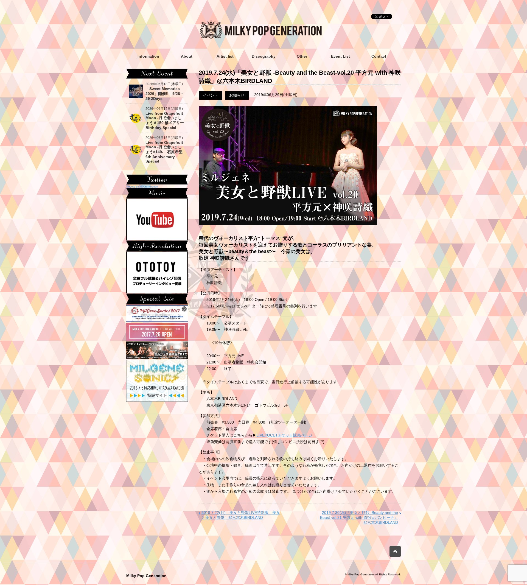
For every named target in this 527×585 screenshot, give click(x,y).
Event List (340, 56)
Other (302, 56)
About (186, 56)
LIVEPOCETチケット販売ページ (284, 435)
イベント (210, 95)
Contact (378, 56)
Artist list (225, 56)
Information (148, 56)
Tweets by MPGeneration (142, 186)
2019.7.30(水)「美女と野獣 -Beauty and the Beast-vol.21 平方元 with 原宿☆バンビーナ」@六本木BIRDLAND (359, 517)
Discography (264, 56)
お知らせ (237, 95)
